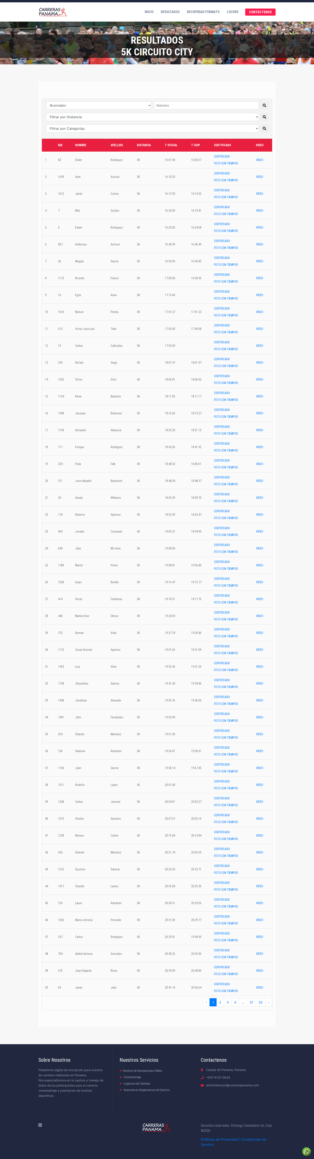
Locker (232, 12)
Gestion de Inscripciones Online (142, 1071)
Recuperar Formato (203, 12)
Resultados (170, 12)
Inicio (149, 12)
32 (260, 1002)
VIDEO (259, 160)
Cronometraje (132, 1077)
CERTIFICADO (222, 156)
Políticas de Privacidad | (221, 1139)
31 (251, 1002)
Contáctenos (260, 12)
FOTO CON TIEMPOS (226, 163)
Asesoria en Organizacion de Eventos (146, 1090)
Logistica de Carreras (136, 1083)
